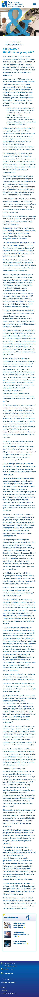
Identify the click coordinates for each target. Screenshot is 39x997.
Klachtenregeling (6, 979)
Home (7, 42)
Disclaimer (4, 990)
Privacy (3, 987)
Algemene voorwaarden (8, 982)
